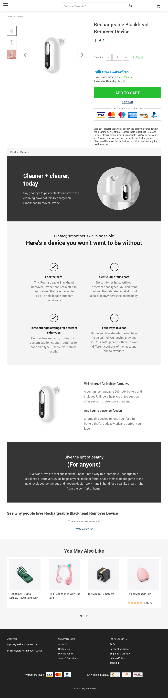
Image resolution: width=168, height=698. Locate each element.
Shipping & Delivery (120, 653)
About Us (63, 644)
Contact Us (64, 649)
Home (9, 16)
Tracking (114, 662)
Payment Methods (119, 649)
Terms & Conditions (68, 658)
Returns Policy (117, 658)
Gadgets (21, 16)
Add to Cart (127, 92)
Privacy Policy (65, 653)
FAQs (112, 644)
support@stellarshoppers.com (22, 644)
